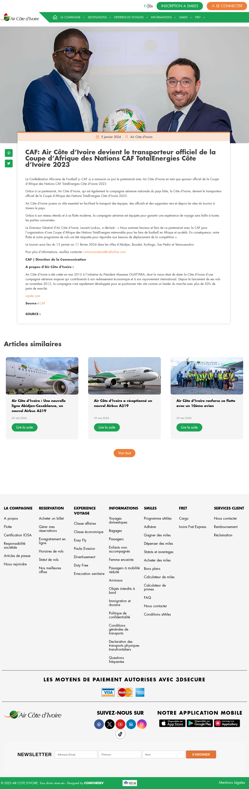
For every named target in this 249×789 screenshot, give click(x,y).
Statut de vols (49, 559)
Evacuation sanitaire (89, 573)
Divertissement (84, 557)
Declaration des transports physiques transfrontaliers (124, 645)
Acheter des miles (157, 560)
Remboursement (226, 527)
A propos (11, 518)
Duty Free (81, 565)
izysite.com (32, 296)
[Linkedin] (131, 724)
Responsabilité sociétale (14, 545)
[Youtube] (120, 724)
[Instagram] (142, 724)
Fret (198, 17)
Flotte (8, 527)
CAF (42, 303)
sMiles (183, 17)
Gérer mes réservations (48, 528)
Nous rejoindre (15, 564)
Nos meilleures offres (50, 570)
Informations (161, 17)
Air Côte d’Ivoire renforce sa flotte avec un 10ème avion (205, 403)
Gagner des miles (157, 535)
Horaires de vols (51, 551)
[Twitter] (9, 163)
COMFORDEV (93, 783)
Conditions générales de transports (118, 629)
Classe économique (88, 532)
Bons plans (152, 568)
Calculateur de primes (155, 587)
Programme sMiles (158, 518)
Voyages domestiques (118, 520)
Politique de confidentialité (119, 615)
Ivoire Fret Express (192, 527)
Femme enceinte (121, 559)
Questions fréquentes (116, 659)
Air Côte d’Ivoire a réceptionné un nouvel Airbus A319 (123, 403)
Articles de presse (17, 556)
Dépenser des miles (158, 543)
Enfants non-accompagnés (119, 549)
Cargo (184, 518)
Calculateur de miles (159, 577)
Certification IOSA (18, 535)
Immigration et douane (120, 603)
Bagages (115, 530)
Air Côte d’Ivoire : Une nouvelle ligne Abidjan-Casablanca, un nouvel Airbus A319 (39, 406)
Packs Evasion (84, 548)
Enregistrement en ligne (52, 541)
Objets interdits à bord (122, 590)
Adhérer (150, 527)
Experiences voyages (129, 17)
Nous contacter (155, 606)
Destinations (97, 17)
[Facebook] (9, 153)
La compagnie (70, 17)
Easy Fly (80, 540)
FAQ (147, 597)
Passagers (116, 539)
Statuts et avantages (158, 552)
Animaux (116, 580)
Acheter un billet (51, 518)
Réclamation (223, 535)
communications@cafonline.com (104, 252)
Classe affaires (85, 523)
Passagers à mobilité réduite (124, 570)
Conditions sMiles (157, 614)
